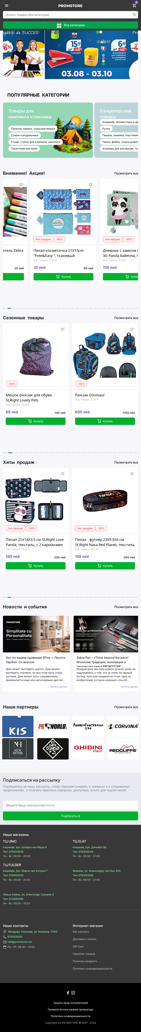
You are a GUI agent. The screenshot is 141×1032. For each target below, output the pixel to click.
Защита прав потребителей (70, 1002)
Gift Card (78, 946)
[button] (5, 308)
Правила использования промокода (70, 1009)
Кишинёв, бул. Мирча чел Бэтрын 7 (25, 870)
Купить (43, 277)
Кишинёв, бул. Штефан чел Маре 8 (25, 847)
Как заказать (81, 931)
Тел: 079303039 (13, 851)
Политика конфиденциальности (92, 968)
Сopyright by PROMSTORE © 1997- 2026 (70, 1022)
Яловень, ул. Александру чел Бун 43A (97, 870)
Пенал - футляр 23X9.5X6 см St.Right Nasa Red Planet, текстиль (63, 542)
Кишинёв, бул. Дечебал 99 (89, 847)
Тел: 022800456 (13, 898)
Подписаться (70, 816)
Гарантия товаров (84, 953)
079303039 (15, 936)
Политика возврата (85, 961)
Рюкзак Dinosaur (48, 394)
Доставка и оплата (84, 939)
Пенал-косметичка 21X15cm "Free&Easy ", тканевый (35, 253)
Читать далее (58, 686)
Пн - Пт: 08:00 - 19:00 (21, 946)
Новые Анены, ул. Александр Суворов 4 (28, 894)
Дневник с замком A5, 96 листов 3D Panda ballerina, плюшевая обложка (108, 253)
